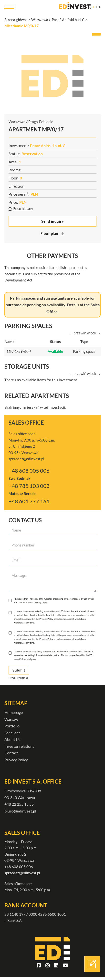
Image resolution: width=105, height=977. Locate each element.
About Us (12, 739)
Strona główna (16, 19)
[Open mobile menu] (9, 7)
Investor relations (19, 746)
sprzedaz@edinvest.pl (22, 873)
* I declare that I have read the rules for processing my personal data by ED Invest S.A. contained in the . (54, 600)
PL (99, 7)
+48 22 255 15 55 (19, 804)
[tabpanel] (52, 76)
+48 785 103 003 (29, 486)
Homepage (13, 712)
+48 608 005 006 (29, 471)
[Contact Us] (92, 964)
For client (12, 732)
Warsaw (11, 719)
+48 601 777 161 (29, 501)
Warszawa (39, 19)
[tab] (96, 34)
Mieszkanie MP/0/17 (21, 26)
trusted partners (69, 651)
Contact (11, 752)
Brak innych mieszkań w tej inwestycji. (35, 407)
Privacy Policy (40, 602)
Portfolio (12, 725)
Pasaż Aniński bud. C (68, 19)
